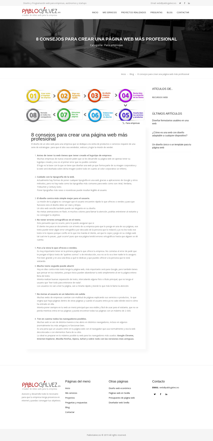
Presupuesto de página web (122, 397)
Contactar (183, 12)
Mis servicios (110, 12)
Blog (169, 12)
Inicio (95, 12)
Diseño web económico (120, 388)
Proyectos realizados (133, 12)
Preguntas (156, 12)
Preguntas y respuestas (76, 402)
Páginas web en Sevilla (119, 393)
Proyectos (70, 397)
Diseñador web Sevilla (119, 402)
